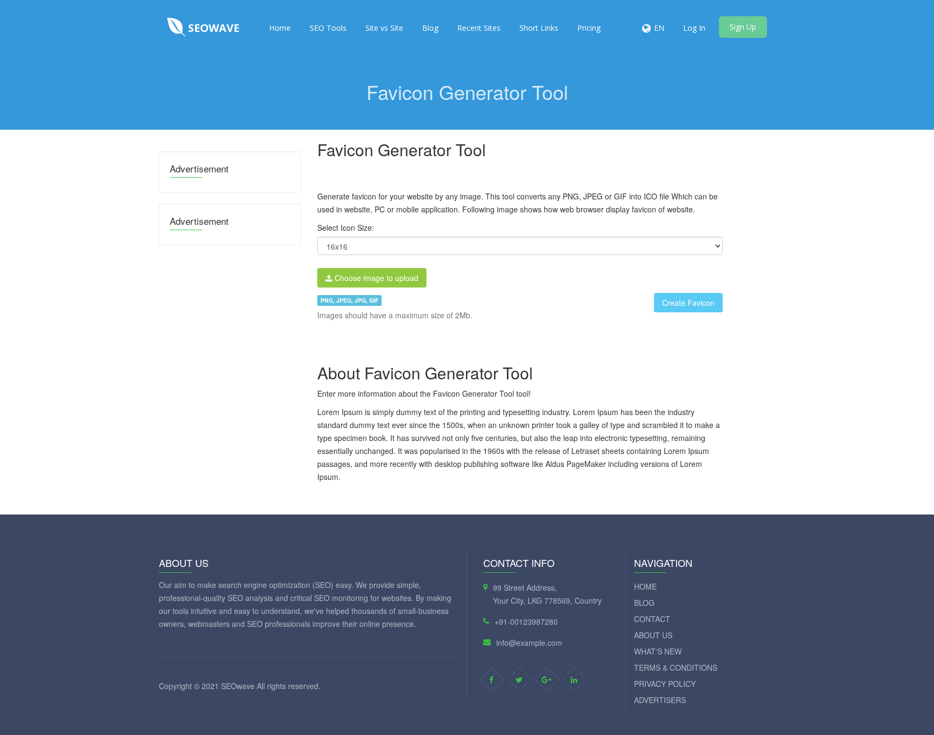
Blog (430, 28)
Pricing (589, 28)
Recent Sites (479, 28)
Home (280, 28)
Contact (652, 618)
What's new (658, 651)
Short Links (538, 28)
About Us (653, 635)
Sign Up (743, 27)
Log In (694, 28)
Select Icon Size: (345, 227)
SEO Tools (328, 28)
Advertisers (660, 699)
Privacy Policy (665, 683)
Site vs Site (384, 28)
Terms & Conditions (675, 667)
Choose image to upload (375, 277)
